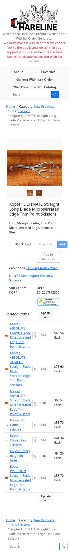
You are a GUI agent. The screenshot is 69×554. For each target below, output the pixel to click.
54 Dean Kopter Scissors (34, 276)
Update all (46, 315)
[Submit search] (55, 94)
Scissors (24, 111)
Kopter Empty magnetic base (20, 455)
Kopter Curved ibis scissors (18, 440)
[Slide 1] (39, 193)
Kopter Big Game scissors (17, 424)
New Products (44, 106)
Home (10, 106)
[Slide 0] (30, 193)
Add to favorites (48, 256)
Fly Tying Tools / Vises (42, 268)
